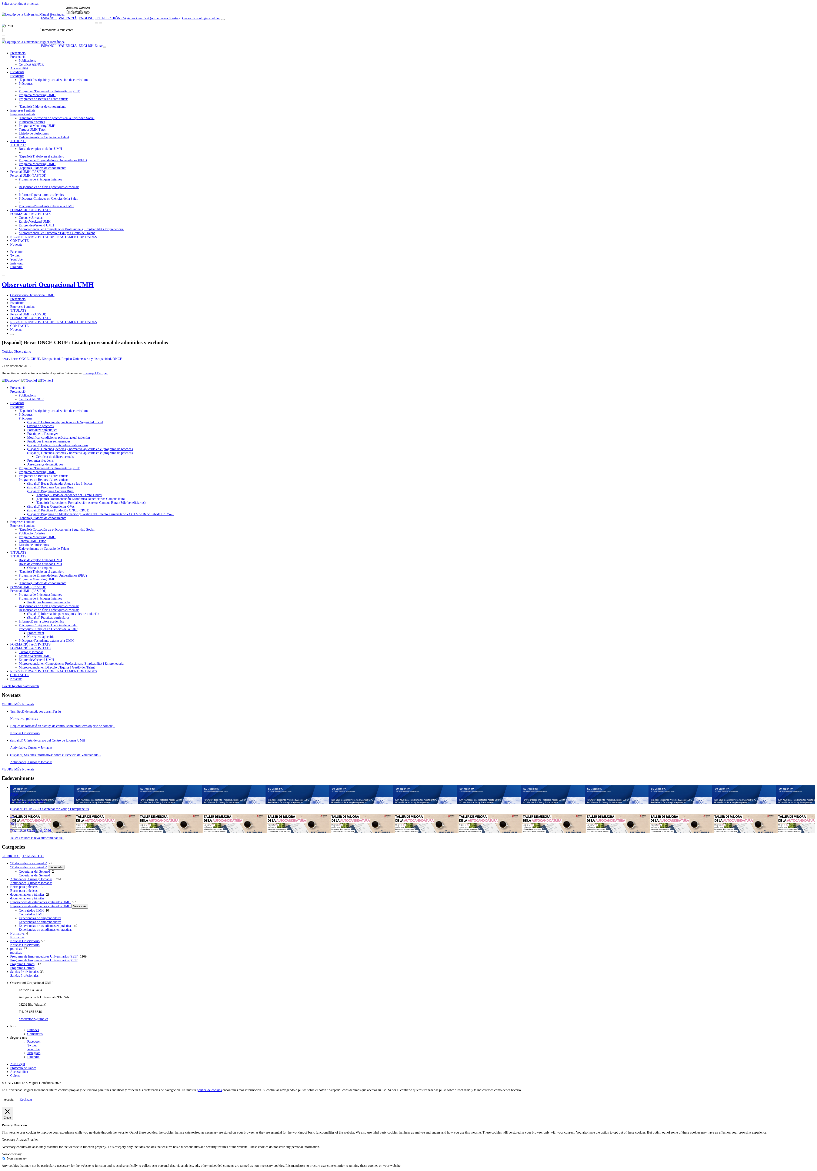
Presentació (18, 53)
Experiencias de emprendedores (40, 918)
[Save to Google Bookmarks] (29, 380)
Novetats (16, 244)
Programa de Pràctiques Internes (40, 179)
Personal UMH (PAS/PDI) (28, 171)
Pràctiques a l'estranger (42, 433)
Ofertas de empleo (39, 568)
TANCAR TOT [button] (33, 856)
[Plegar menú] (104, 46)
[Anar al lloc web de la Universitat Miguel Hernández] (33, 14)
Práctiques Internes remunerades (48, 602)
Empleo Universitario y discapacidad (86, 359)
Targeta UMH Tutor (32, 129)
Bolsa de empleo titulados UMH (40, 148)
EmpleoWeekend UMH (35, 221)
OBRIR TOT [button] (11, 856)
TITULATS (18, 141)
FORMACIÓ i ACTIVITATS (30, 210)
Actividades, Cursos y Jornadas (31, 879)
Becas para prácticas (23, 887)
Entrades (33, 1030)
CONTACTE (19, 240)
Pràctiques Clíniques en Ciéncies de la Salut (48, 198)
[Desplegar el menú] (100, 23)
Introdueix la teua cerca (57, 30)
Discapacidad (51, 359)
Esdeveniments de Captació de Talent (44, 137)
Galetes (15, 1075)
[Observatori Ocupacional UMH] (78, 14)
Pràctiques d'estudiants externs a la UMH (46, 206)
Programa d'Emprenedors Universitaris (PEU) (49, 91)
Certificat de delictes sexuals (55, 456)
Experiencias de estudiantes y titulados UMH (40, 902)
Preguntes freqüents (40, 460)
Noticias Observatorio (16, 351)
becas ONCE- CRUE (25, 359)
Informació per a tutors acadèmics (41, 194)
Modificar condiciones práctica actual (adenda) (58, 437)
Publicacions (27, 60)
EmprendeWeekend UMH (36, 225)
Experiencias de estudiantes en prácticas (45, 926)
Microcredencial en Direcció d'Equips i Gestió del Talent (57, 233)
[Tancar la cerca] (3, 39)
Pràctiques (26, 83)
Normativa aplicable (40, 636)
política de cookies (209, 1090)
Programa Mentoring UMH (37, 95)
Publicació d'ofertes (32, 122)
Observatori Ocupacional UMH (48, 284)
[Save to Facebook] (11, 380)
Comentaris (35, 1034)
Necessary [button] (9, 1139)
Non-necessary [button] (12, 1154)
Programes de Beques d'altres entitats (43, 99)
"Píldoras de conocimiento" (28, 863)
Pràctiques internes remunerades (48, 441)
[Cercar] (3, 35)
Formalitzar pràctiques (42, 430)
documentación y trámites (27, 894)
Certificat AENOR (31, 64)
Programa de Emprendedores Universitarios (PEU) (53, 160)
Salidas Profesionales (24, 971)
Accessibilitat (19, 68)
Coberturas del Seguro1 (34, 871)
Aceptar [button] (9, 1099)
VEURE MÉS (18, 704)
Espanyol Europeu (95, 373)
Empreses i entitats (22, 110)
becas (5, 359)
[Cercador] (223, 19)
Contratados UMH (31, 910)
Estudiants (17, 72)
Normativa (17, 933)
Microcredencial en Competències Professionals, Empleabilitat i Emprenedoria (71, 229)
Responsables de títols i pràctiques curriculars (49, 187)
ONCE (117, 359)
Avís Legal (17, 1064)
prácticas (16, 949)
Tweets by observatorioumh (20, 686)
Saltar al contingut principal (20, 3)
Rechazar (26, 1099)
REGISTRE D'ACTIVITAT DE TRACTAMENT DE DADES (53, 237)
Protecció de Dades (23, 1068)
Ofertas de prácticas (40, 426)
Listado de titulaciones (34, 133)
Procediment (35, 633)
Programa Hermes (22, 964)
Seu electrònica (110, 18)
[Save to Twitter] (45, 380)
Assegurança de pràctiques (45, 464)
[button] (18, 57)
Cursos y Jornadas (31, 217)
